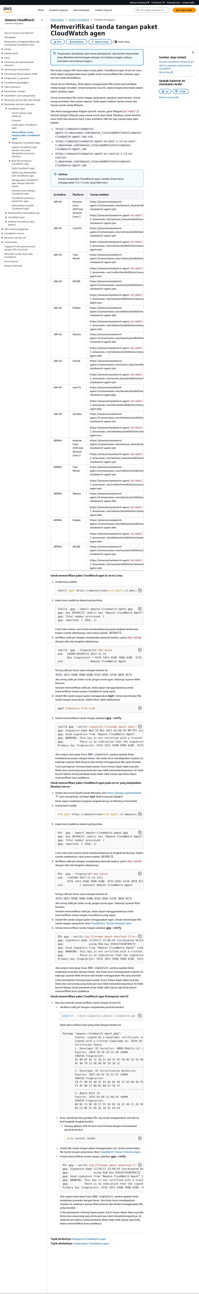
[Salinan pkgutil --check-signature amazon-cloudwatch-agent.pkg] (140, 1015)
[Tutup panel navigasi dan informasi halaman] (193, 52)
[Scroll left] (35, 10)
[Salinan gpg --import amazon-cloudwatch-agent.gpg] (140, 609)
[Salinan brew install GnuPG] (140, 1138)
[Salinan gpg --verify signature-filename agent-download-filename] (140, 726)
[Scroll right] (114, 10)
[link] (104, 19)
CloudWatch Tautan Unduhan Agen (111, 923)
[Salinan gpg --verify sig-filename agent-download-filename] (140, 936)
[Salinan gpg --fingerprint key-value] (140, 650)
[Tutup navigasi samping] (42, 19)
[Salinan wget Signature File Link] (140, 708)
